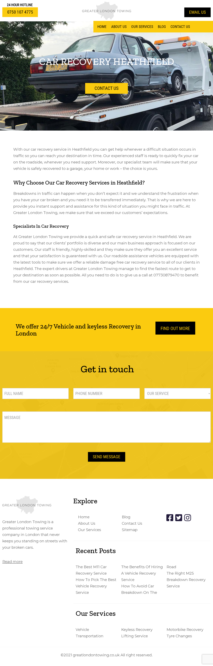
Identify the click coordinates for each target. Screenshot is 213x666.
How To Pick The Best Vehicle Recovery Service (96, 586)
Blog (162, 26)
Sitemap (130, 529)
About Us (119, 26)
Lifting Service (134, 636)
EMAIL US (197, 12)
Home (101, 26)
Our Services (142, 26)
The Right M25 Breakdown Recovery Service (186, 579)
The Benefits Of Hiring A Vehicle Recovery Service (142, 573)
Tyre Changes (179, 636)
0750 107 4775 (20, 12)
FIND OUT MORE (175, 328)
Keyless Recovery (136, 629)
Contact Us (180, 26)
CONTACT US (106, 88)
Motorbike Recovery (185, 629)
